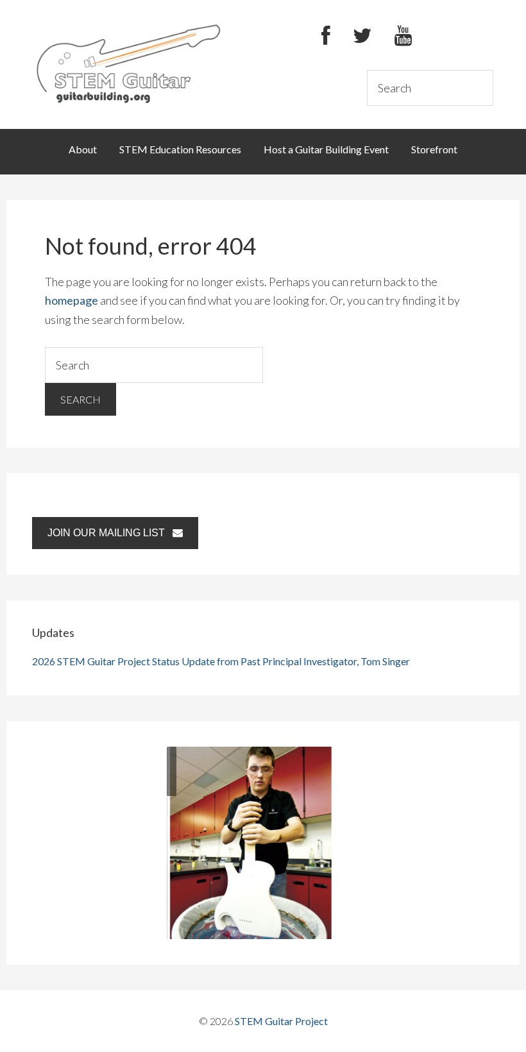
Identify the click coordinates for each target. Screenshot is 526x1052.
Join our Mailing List (110, 532)
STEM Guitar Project (281, 1021)
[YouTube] (403, 36)
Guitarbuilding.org (129, 63)
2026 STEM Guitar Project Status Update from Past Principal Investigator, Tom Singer (221, 661)
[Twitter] (362, 36)
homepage (71, 300)
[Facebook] (326, 36)
